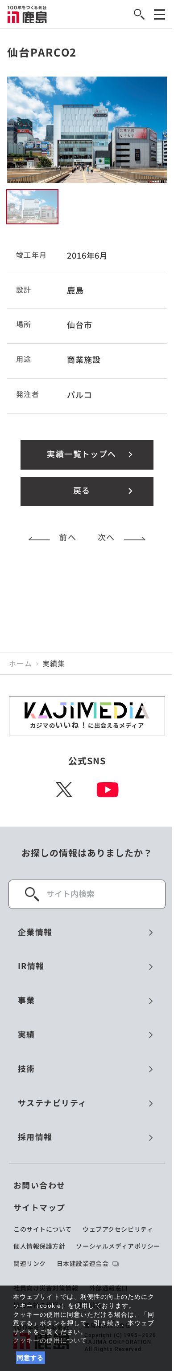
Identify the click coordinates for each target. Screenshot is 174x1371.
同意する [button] (30, 1357)
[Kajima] (27, 14)
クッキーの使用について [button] (50, 1340)
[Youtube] (108, 789)
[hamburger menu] (159, 14)
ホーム (20, 663)
